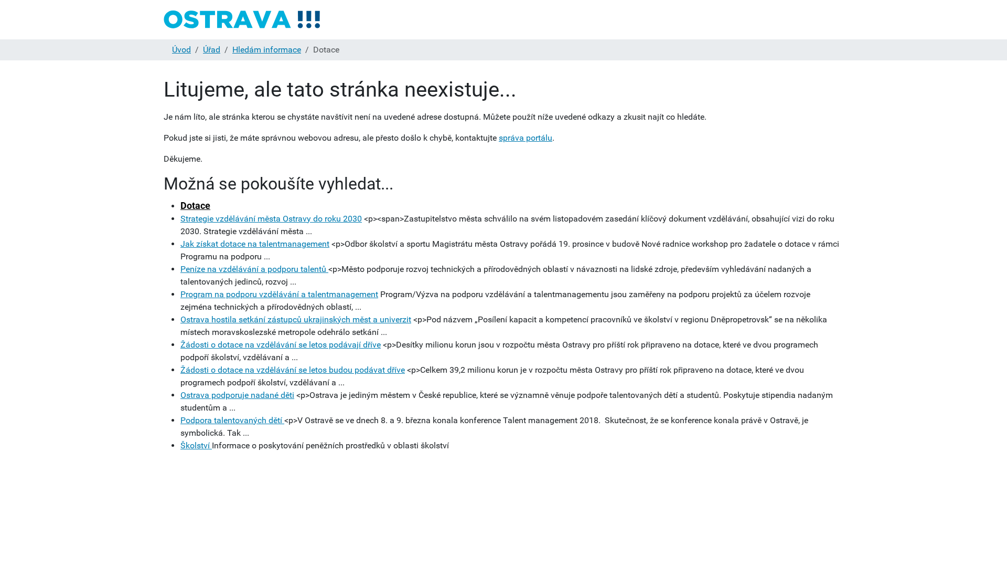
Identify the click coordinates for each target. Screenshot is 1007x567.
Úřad (211, 50)
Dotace (195, 205)
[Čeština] (242, 19)
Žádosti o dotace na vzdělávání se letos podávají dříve (280, 345)
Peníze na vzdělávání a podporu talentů (254, 269)
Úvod (181, 50)
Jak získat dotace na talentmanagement (254, 244)
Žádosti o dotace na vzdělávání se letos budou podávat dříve (292, 370)
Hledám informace (266, 50)
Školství (196, 445)
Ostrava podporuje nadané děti (237, 395)
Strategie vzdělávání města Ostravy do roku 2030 (271, 219)
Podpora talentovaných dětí (232, 420)
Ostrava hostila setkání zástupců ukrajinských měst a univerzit (295, 319)
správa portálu (525, 138)
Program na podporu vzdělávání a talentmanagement (279, 294)
